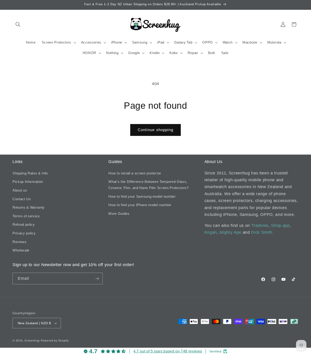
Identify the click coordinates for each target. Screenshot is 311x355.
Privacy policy (24, 233)
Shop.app (280, 225)
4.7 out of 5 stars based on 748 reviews (167, 351)
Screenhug (32, 340)
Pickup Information (28, 182)
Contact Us (22, 199)
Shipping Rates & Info (30, 173)
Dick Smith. (262, 232)
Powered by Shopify (55, 340)
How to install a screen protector (134, 173)
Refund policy (24, 224)
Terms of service (26, 216)
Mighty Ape (230, 232)
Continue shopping (155, 130)
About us (20, 190)
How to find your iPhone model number (139, 205)
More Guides (118, 213)
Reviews (20, 242)
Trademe (260, 225)
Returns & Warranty (29, 207)
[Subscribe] (97, 279)
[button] (18, 24)
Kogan (210, 232)
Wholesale (21, 250)
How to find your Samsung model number (142, 196)
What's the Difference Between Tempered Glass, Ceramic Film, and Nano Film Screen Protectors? (148, 185)
